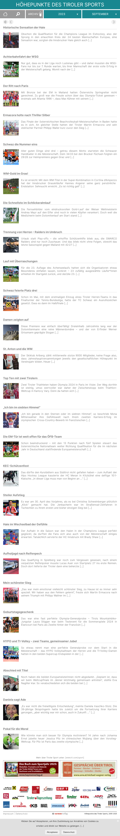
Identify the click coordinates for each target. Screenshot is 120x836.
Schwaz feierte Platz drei (20, 290)
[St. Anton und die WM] (12, 362)
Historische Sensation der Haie (24, 27)
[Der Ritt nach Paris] (12, 99)
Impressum (8, 814)
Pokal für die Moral (15, 729)
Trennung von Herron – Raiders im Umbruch (32, 232)
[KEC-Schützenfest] (12, 479)
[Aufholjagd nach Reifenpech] (12, 566)
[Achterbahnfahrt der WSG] (12, 70)
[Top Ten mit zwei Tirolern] (12, 391)
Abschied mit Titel (15, 670)
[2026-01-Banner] (31, 763)
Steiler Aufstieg (14, 495)
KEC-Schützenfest (16, 465)
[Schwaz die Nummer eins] (12, 157)
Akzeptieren (52, 832)
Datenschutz (22, 814)
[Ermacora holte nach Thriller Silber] (12, 128)
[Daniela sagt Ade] (12, 713)
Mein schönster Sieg (17, 582)
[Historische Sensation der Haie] (12, 40)
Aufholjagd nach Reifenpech (22, 553)
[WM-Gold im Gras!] (12, 186)
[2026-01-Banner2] (89, 763)
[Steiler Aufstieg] (12, 508)
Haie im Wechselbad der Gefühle (25, 524)
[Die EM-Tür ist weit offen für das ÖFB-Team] (12, 450)
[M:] (101, 14)
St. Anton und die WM (17, 349)
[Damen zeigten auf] (12, 333)
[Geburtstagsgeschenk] (12, 625)
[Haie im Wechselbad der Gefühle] (12, 537)
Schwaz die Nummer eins (20, 144)
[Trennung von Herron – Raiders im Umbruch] (12, 245)
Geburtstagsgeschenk (18, 612)
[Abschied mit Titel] (12, 683)
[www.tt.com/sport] (74, 757)
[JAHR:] (63, 14)
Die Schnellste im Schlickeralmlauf (26, 202)
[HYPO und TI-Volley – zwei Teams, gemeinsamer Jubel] (12, 654)
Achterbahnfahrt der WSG (21, 56)
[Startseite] (4, 15)
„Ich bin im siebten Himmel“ (21, 407)
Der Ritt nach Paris (15, 86)
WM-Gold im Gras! (15, 173)
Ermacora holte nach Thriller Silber (26, 115)
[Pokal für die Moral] (12, 742)
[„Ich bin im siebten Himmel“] (12, 420)
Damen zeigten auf (16, 319)
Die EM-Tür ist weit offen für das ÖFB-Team (32, 436)
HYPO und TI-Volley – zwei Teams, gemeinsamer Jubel (40, 641)
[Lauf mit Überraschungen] (12, 274)
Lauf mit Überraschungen (20, 261)
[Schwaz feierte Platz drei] (12, 303)
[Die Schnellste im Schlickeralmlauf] (12, 216)
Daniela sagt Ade (14, 699)
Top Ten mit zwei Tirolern (20, 378)
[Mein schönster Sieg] (12, 596)
